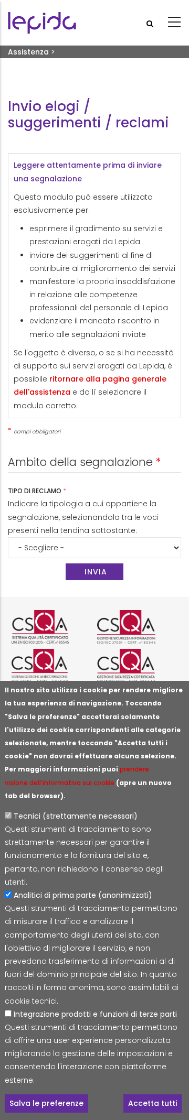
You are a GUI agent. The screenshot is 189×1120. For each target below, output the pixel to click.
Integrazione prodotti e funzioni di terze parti (95, 1014)
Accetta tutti (152, 1103)
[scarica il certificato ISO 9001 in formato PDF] (52, 627)
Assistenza (28, 52)
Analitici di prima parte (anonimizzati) (83, 895)
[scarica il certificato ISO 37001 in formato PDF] (52, 665)
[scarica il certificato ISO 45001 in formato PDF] (137, 665)
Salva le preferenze (46, 1103)
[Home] (42, 23)
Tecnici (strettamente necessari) (76, 816)
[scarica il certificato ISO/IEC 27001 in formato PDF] (137, 627)
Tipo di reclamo (35, 490)
